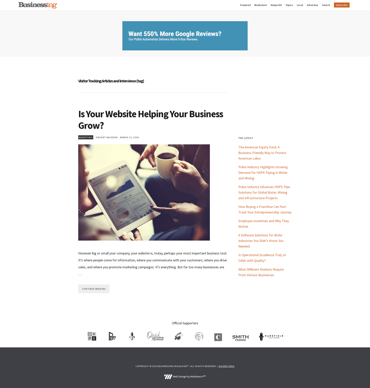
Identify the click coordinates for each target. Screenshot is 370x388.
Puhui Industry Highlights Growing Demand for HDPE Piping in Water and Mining (263, 172)
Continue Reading (94, 288)
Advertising (227, 366)
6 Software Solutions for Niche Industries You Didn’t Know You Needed (260, 240)
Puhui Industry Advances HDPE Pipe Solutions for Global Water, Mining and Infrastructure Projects (264, 192)
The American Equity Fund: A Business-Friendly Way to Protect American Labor (262, 153)
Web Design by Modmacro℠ (189, 376)
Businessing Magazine (37, 5)
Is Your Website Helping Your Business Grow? (150, 119)
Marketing (86, 137)
